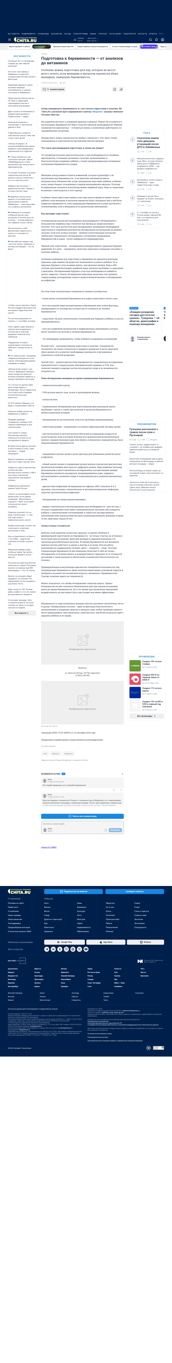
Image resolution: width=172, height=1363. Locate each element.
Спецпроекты (140, 927)
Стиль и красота (141, 911)
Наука (79, 923)
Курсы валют (115, 34)
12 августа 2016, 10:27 (49, 83)
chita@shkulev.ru (36, 1026)
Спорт (137, 907)
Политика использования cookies (100, 1034)
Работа (109, 923)
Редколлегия (130, 34)
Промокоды (43, 34)
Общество (110, 903)
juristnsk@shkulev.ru (65, 1028)
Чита (45, 754)
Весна (46, 911)
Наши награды (14, 915)
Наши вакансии (15, 919)
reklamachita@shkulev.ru (131, 1011)
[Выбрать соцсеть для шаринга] (121, 89)
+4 (114, 790)
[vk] (53, 949)
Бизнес (47, 907)
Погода (67, 34)
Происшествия (112, 919)
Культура (81, 911)
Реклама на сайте (16, 903)
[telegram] (46, 949)
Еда (45, 923)
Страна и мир (140, 915)
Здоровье (48, 931)
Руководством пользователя (98, 1021)
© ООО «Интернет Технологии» (19, 1048)
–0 (121, 790)
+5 (114, 810)
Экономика (139, 923)
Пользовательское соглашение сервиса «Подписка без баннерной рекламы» (115, 1041)
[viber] (66, 949)
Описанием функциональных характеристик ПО (105, 1023)
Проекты (153, 34)
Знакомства (56, 34)
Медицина (68, 754)
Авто (46, 903)
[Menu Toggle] (9, 39)
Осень (108, 911)
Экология (138, 919)
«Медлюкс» (98, 111)
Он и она (110, 907)
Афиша (93, 34)
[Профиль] (163, 39)
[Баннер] (41, 46)
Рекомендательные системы (98, 1037)
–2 (121, 810)
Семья (137, 903)
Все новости (14, 34)
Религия (109, 931)
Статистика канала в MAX (19, 931)
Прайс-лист (13, 907)
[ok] (59, 949)
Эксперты (142, 34)
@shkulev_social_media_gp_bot (113, 1012)
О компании (13, 911)
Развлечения (112, 927)
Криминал (81, 907)
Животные (49, 927)
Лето (79, 915)
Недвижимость (29, 34)
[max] (72, 949)
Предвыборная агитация (19, 927)
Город (46, 915)
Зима (79, 903)
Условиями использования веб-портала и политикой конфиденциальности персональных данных (123, 1025)
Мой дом (81, 919)
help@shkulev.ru (24, 1030)
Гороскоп (102, 34)
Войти (50, 831)
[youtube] (86, 949)
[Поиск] (150, 39)
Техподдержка (14, 923)
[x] (79, 949)
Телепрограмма (80, 34)
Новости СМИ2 (49, 847)
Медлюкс (55, 754)
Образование (83, 931)
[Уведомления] (156, 39)
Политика (110, 915)
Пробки (162, 34)
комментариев (55, 89)
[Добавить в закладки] (114, 89)
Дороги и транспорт (53, 919)
